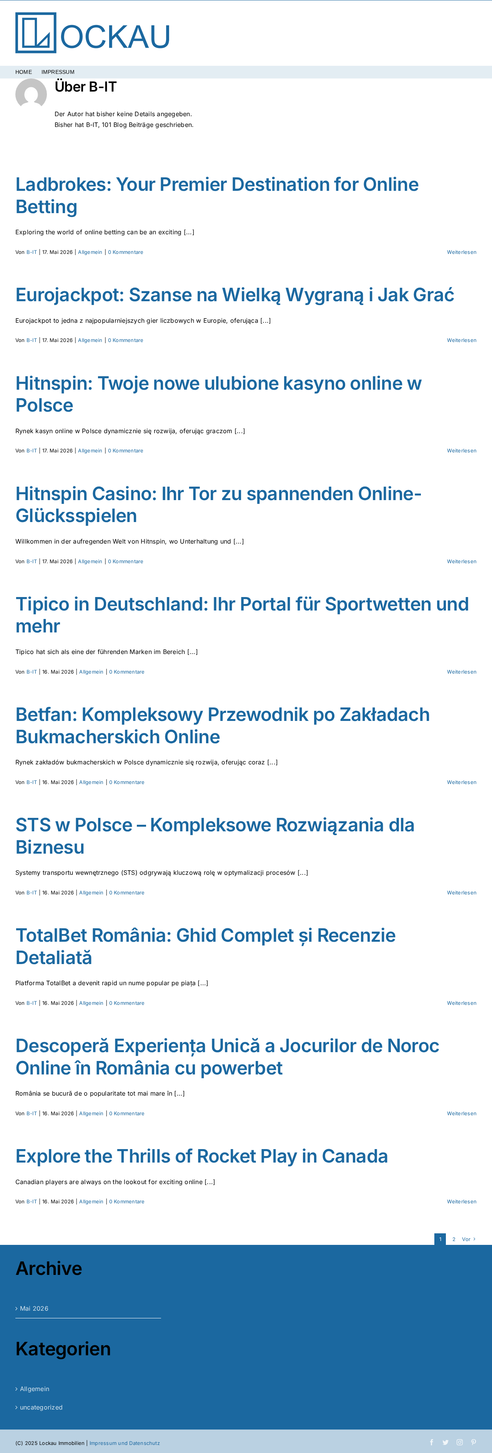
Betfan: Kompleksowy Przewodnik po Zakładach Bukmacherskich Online (222, 725)
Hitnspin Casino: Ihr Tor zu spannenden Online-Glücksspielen (218, 504)
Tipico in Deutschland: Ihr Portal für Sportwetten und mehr (242, 614)
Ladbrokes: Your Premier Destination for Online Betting (217, 195)
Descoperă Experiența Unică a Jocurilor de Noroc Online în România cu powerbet (227, 1056)
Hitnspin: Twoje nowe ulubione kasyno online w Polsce (218, 394)
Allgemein (90, 252)
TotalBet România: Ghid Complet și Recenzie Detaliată (205, 946)
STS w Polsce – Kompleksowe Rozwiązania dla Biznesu (215, 835)
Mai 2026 (34, 1308)
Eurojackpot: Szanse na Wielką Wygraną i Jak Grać (234, 294)
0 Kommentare (126, 252)
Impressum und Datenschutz (125, 1443)
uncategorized (41, 1407)
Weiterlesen (462, 252)
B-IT (32, 252)
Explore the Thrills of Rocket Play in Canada (201, 1155)
